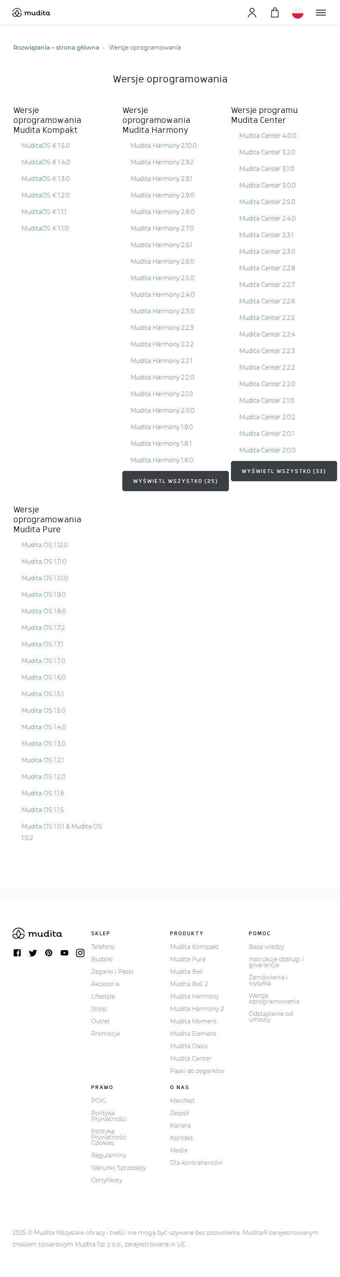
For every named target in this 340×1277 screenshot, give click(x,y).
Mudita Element (193, 1033)
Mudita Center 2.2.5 (267, 318)
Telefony (103, 947)
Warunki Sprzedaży (118, 1167)
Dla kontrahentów (196, 1163)
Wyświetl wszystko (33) (284, 471)
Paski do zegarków (197, 1071)
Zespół (179, 1113)
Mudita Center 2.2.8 (267, 268)
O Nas (179, 1087)
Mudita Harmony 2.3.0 (162, 311)
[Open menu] (320, 12)
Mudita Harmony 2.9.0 (162, 195)
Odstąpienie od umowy (271, 1016)
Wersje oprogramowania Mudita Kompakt (47, 120)
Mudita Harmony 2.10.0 (164, 145)
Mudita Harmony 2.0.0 (162, 410)
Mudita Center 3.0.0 (267, 185)
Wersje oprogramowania (274, 998)
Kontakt (181, 1138)
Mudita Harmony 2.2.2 (162, 344)
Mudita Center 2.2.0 (267, 384)
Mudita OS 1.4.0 (44, 727)
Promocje (105, 1033)
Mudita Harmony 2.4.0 (162, 294)
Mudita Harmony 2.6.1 (161, 245)
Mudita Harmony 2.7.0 (162, 228)
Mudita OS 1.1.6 (43, 793)
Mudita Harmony (194, 996)
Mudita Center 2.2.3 (267, 351)
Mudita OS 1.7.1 (42, 644)
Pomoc (260, 933)
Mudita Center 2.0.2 (267, 417)
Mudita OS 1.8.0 (44, 611)
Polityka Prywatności (109, 1116)
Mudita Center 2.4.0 (267, 218)
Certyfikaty (106, 1180)
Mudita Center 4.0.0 (267, 135)
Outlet (100, 1021)
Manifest (182, 1100)
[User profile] (252, 12)
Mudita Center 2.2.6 (267, 301)
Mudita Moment (193, 1021)
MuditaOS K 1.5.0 (46, 145)
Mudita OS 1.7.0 (43, 661)
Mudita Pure (188, 959)
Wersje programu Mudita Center (264, 115)
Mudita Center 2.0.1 (266, 433)
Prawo (102, 1087)
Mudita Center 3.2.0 (267, 152)
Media (178, 1150)
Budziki (102, 959)
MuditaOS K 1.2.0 (46, 195)
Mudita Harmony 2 (197, 1009)
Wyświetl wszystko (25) (175, 481)
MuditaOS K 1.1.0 (45, 228)
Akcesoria (105, 984)
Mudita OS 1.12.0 (45, 545)
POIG (99, 1100)
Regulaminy (108, 1155)
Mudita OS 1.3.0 (44, 743)
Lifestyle (103, 996)
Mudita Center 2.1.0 (266, 400)
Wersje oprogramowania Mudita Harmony (156, 120)
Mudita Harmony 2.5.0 (162, 278)
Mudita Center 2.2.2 (267, 367)
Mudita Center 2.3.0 (267, 251)
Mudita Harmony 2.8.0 (162, 212)
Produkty (187, 933)
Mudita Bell (186, 971)
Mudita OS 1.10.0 (45, 578)
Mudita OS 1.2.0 (44, 776)
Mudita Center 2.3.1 (266, 235)
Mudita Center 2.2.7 (267, 284)
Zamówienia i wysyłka (268, 980)
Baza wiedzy (266, 947)
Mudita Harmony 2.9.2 (162, 162)
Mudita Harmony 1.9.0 (162, 427)
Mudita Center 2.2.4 (267, 334)
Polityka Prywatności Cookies (109, 1137)
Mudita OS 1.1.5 (43, 810)
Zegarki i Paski (112, 971)
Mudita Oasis (189, 1046)
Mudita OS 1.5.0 (44, 710)
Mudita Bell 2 (189, 984)
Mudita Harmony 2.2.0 (162, 377)
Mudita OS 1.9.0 (44, 594)
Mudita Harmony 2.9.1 (161, 178)
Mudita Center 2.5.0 (267, 202)
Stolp (99, 1009)
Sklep (101, 933)
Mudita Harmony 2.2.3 (162, 327)
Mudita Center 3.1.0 (266, 169)
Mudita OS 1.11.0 (44, 561)
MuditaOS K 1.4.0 (46, 162)
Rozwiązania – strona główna (56, 47)
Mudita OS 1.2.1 (43, 760)
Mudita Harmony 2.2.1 (161, 361)
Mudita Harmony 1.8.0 (162, 460)
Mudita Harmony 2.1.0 (162, 394)
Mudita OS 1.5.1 (43, 694)
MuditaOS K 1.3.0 (46, 178)
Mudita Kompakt (194, 947)
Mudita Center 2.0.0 (267, 450)
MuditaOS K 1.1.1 (44, 212)
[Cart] (274, 12)
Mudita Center (190, 1058)
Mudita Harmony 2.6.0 (162, 261)
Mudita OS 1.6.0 (44, 677)
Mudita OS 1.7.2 (43, 627)
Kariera (180, 1125)
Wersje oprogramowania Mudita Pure (47, 519)
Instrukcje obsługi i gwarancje (276, 962)
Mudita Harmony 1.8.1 (161, 443)
